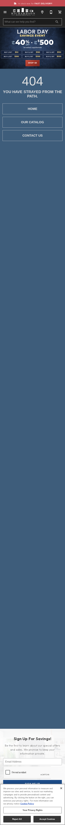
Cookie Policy (27, 804)
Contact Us (32, 135)
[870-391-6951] (51, 12)
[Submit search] (56, 22)
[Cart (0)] (60, 12)
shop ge (32, 63)
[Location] (42, 12)
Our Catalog (32, 122)
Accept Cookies (47, 819)
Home (32, 109)
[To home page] (23, 12)
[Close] (61, 788)
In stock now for (35, 3)
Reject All (17, 819)
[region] (32, 804)
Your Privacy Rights (32, 810)
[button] (5, 12)
